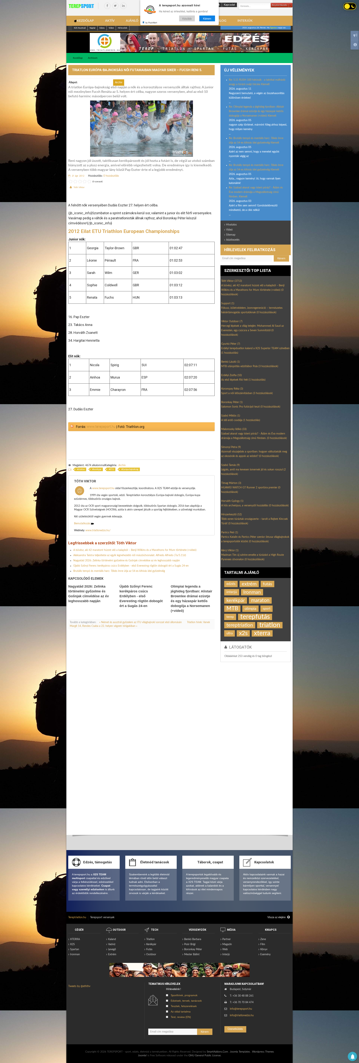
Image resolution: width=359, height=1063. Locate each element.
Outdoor (151, 954)
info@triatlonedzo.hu (242, 1015)
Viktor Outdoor (232, 321)
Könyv (263, 949)
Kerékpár (151, 944)
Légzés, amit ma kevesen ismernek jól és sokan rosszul (253, 471)
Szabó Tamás (230, 465)
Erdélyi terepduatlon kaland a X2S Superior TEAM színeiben (255, 350)
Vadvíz (111, 944)
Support (227, 303)
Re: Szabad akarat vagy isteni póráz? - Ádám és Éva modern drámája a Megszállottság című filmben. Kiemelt (256, 192)
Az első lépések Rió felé (243, 380)
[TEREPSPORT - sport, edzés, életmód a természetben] (81, 6)
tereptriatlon (239, 625)
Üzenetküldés (235, 1029)
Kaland (112, 939)
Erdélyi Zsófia (231, 375)
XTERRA (75, 939)
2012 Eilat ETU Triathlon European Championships (124, 231)
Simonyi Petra (231, 447)
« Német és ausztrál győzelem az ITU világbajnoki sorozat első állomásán (140, 622)
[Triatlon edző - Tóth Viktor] (179, 42)
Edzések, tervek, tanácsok (186, 1000)
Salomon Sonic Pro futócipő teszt (250, 406)
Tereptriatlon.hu (77, 917)
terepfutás (255, 617)
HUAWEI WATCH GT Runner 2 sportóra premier (250, 489)
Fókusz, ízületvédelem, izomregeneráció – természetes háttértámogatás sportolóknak (252, 310)
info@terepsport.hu (241, 1009)
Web (225, 949)
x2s (243, 633)
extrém (249, 584)
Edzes (102, 28)
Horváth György (232, 501)
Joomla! (142, 1055)
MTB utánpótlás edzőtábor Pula (249, 366)
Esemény (265, 954)
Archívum (92, 58)
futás (267, 584)
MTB (232, 608)
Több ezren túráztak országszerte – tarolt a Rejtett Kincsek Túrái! (254, 521)
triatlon (81, 469)
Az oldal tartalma (181, 1011)
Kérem (207, 18)
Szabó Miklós (230, 415)
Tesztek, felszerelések (184, 1006)
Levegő (112, 949)
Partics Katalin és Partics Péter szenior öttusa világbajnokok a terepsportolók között (255, 539)
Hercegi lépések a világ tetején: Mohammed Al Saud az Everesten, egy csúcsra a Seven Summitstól (252, 330)
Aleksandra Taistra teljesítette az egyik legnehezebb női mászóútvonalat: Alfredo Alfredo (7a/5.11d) (129, 555)
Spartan (74, 949)
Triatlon (150, 939)
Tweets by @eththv (79, 986)
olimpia (250, 609)
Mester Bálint (192, 954)
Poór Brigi (189, 944)
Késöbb (187, 18)
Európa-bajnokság (130, 469)
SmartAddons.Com (217, 1051)
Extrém (112, 954)
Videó (111, 28)
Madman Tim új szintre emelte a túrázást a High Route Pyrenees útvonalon (252, 557)
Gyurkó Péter (230, 344)
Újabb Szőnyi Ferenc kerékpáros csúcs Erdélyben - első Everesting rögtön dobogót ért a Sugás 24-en (131, 566)
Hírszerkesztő (231, 514)
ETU (112, 469)
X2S (72, 944)
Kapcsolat (229, 5)
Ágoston (273, 28)
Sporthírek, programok (184, 995)
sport (266, 608)
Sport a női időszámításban (247, 393)
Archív (122, 465)
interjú (231, 592)
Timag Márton (231, 483)
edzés (230, 584)
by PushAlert (151, 22)
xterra (262, 633)
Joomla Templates (240, 1051)
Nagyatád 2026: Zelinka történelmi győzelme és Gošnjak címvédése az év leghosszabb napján (126, 560)
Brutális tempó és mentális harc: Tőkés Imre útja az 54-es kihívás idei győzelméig (119, 571)
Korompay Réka (232, 389)
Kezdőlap (78, 58)
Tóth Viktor (79, 187)
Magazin (227, 944)
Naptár (93, 28)
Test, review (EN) (181, 1016)
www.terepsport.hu (101, 427)
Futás (149, 949)
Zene (263, 939)
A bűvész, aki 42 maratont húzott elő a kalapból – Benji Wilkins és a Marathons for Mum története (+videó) (135, 550)
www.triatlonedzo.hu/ (98, 530)
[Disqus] (141, 684)
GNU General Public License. (204, 1055)
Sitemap (230, 235)
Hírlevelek (122, 28)
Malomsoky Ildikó (234, 429)
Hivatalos (231, 224)
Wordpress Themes (263, 1051)
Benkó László (230, 362)
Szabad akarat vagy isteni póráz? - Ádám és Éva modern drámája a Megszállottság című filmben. (254, 436)
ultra (229, 633)
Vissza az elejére (276, 917)
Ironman (252, 592)
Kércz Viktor (230, 550)
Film (262, 944)
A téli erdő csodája (240, 420)
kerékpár (97, 469)
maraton (260, 600)
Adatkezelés (233, 240)
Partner (226, 939)
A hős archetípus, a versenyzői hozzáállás (255, 505)
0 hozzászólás (111, 176)
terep (230, 616)
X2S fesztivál (80, 28)
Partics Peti (229, 532)
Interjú (226, 954)
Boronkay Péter (232, 402)
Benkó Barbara (192, 939)
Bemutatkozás (82, 523)
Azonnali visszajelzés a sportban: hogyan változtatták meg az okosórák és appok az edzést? (254, 453)
